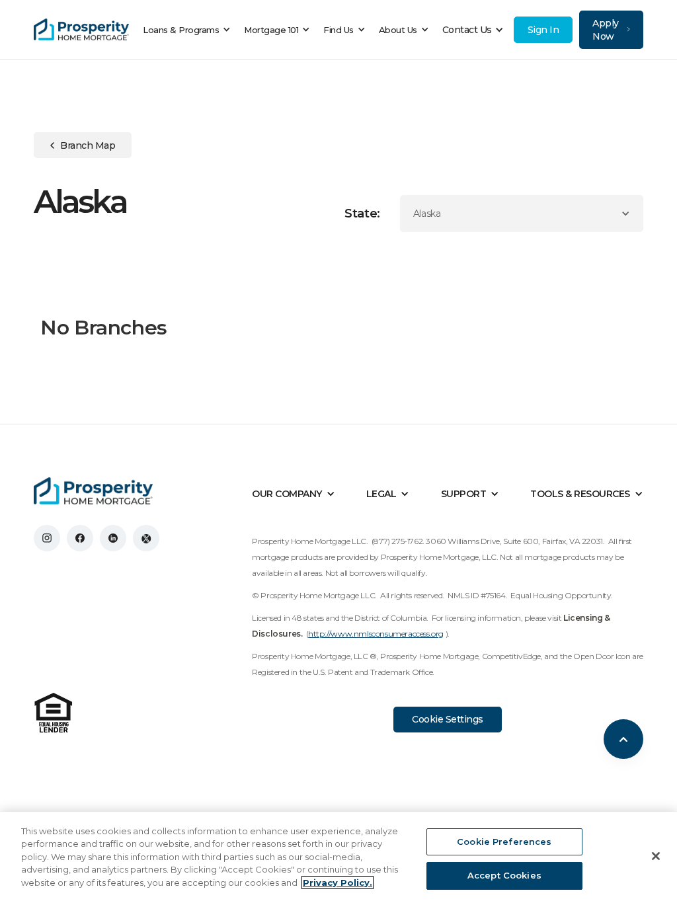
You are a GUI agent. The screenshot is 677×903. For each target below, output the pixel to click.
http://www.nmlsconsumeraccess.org (376, 634)
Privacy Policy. (337, 882)
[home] (81, 30)
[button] (190, 29)
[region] (338, 857)
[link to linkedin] (113, 538)
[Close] (655, 856)
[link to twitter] (146, 538)
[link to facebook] (80, 538)
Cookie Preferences (504, 841)
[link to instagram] (47, 538)
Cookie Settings (447, 719)
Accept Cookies (504, 875)
